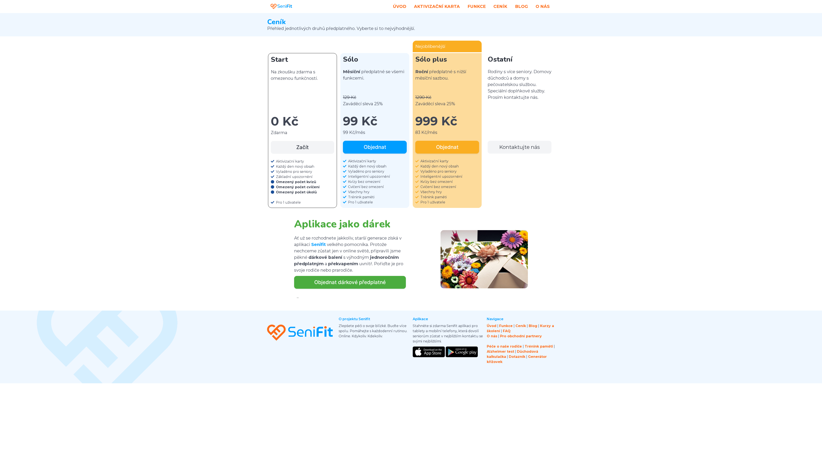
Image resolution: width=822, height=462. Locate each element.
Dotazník (517, 357)
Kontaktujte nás (519, 147)
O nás (543, 6)
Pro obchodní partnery (521, 336)
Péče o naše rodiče (504, 346)
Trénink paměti (539, 346)
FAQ (507, 331)
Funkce (477, 6)
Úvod (399, 6)
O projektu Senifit (354, 319)
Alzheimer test (500, 351)
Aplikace (420, 319)
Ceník (500, 6)
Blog (521, 6)
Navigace (495, 319)
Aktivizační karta (437, 6)
